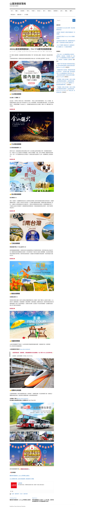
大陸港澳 (22, 10)
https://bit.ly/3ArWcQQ (25, 349)
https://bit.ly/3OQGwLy (23, 398)
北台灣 (30, 51)
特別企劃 (13, 14)
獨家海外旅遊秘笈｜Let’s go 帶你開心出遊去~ (20, 475)
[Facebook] (10, 491)
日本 (12, 10)
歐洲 (28, 10)
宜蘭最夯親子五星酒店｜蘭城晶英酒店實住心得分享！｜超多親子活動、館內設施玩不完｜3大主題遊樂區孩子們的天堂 (65, 71)
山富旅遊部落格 (18, 3)
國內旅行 (17, 493)
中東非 (33, 10)
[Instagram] (12, 491)
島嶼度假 (55, 10)
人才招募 (26, 14)
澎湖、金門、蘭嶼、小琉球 (43, 51)
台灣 (61, 10)
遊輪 (66, 10)
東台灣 (36, 51)
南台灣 (33, 51)
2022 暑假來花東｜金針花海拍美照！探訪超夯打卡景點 (22, 478)
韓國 (16, 10)
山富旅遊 (19, 51)
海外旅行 (26, 493)
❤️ (12, 109)
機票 (71, 10)
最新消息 (19, 14)
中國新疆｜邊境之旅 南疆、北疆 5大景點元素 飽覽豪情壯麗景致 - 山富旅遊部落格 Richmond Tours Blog (65, 81)
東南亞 (49, 10)
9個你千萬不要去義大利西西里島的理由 (66, 63)
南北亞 (38, 10)
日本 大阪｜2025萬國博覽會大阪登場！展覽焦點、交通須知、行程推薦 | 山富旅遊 (65, 58)
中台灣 (27, 51)
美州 (44, 10)
